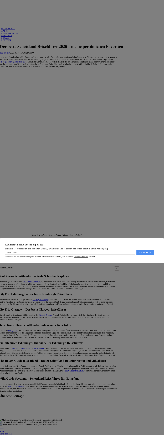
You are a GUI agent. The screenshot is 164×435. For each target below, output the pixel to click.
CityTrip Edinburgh (40, 299)
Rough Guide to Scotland (74, 371)
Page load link (6, 434)
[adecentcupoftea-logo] (56, 22)
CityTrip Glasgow (46, 315)
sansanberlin (5, 53)
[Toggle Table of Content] (115, 268)
